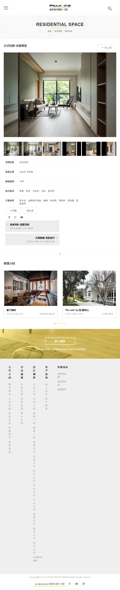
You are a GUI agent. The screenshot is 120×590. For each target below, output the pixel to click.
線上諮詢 (60, 341)
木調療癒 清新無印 (45, 237)
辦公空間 (22, 417)
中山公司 (34, 489)
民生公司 (34, 475)
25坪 (21, 313)
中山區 (15, 313)
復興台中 (34, 446)
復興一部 (34, 417)
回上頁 (108, 47)
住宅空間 (58, 31)
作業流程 (10, 417)
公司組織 (10, 403)
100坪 (80, 313)
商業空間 (22, 403)
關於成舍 (10, 389)
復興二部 (34, 432)
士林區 (74, 313)
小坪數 (13, 210)
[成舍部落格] (84, 583)
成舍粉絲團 (62, 375)
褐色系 (52, 313)
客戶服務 (46, 403)
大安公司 (34, 389)
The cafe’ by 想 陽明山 (77, 310)
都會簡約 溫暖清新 (19, 224)
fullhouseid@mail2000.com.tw (77, 583)
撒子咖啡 (11, 310)
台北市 (9, 313)
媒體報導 (62, 389)
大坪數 (104, 313)
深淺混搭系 (44, 313)
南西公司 (34, 518)
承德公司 (34, 403)
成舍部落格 (62, 383)
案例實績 (10, 446)
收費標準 (10, 432)
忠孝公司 (34, 461)
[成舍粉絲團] (70, 583)
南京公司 (34, 533)
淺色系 (30, 210)
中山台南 (34, 504)
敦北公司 (34, 547)
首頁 (49, 31)
